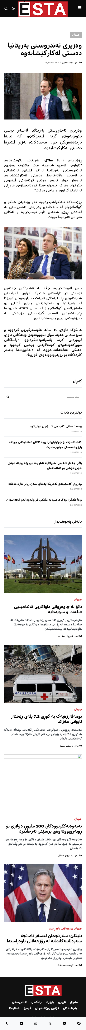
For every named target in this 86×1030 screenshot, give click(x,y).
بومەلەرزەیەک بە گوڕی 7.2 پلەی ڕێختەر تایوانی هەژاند (46, 719)
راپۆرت (50, 1002)
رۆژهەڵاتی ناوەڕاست (61, 929)
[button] (79, 8)
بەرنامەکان (70, 1008)
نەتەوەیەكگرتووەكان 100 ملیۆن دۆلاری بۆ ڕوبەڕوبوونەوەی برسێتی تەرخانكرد (44, 829)
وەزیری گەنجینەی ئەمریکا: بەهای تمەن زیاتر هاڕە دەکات (45, 484)
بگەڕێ (7, 397)
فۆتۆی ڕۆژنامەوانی (47, 1008)
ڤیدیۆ (27, 1008)
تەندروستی (19, 1002)
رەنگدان (36, 1002)
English (14, 1008)
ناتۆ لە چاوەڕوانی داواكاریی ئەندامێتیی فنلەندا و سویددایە (48, 609)
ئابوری (62, 1002)
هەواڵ (74, 1002)
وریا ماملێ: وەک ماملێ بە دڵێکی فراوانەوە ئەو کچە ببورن (44, 500)
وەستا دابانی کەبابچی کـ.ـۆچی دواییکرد (56, 427)
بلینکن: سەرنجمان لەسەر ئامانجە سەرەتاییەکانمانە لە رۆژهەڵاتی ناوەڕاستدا (44, 938)
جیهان (76, 35)
